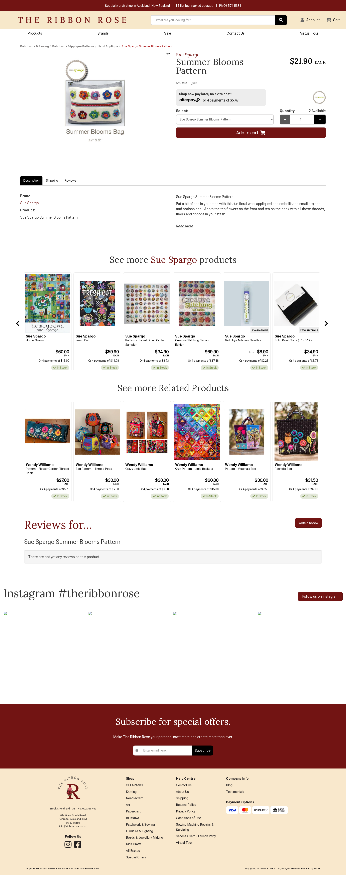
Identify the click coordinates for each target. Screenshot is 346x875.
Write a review (308, 523)
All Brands (133, 851)
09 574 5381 (232, 6)
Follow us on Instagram (320, 596)
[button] (310, 20)
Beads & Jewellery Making (144, 837)
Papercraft (133, 811)
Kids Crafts (133, 844)
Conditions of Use (188, 818)
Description (31, 180)
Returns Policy (186, 805)
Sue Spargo (187, 54)
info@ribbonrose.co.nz (72, 826)
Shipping (52, 180)
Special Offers (136, 857)
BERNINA (132, 818)
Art (128, 805)
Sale (167, 33)
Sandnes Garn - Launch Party (196, 836)
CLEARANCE (135, 785)
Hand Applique (108, 46)
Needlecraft (134, 798)
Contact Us (235, 33)
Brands (103, 33)
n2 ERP (317, 868)
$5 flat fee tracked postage (194, 6)
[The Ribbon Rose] (72, 20)
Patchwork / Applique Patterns (73, 46)
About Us (182, 792)
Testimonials (235, 792)
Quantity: (303, 111)
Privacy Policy (185, 811)
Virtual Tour (309, 33)
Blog (229, 785)
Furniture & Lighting (139, 831)
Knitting (131, 792)
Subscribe (202, 750)
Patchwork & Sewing (34, 46)
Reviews (70, 180)
